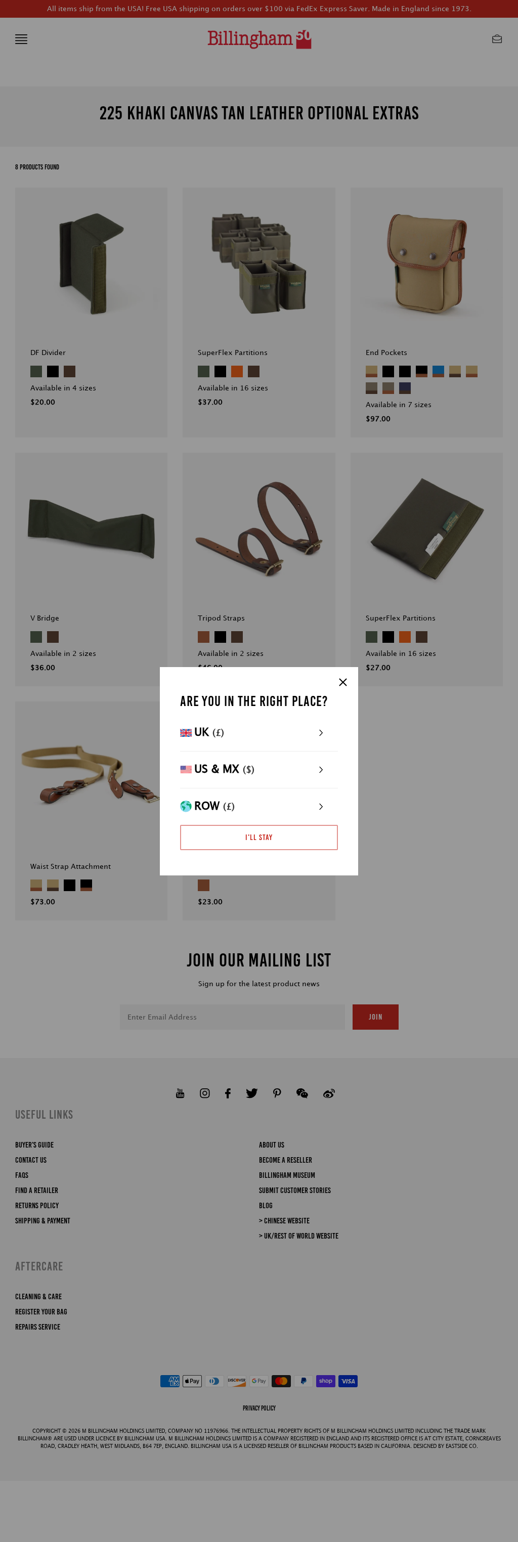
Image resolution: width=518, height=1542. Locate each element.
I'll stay (259, 837)
